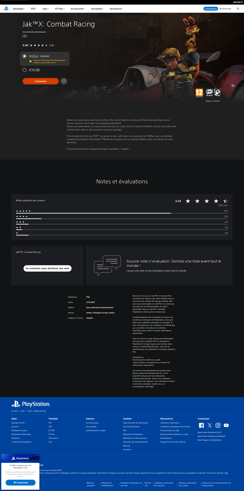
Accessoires (77, 8)
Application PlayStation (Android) (211, 436)
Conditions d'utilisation (169, 423)
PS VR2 (51, 430)
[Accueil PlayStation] (6, 8)
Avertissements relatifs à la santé (146, 360)
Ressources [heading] (166, 418)
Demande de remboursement (135, 442)
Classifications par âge (169, 430)
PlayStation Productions (21, 434)
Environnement (92, 423)
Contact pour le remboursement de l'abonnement (216, 484)
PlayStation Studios (19, 430)
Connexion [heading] (203, 418)
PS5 (33, 8)
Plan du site (148, 484)
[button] (47, 268)
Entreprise (15, 438)
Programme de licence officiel (172, 442)
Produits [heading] (53, 418)
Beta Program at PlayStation (209, 440)
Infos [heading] (14, 418)
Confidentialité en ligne (95, 430)
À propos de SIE (18, 423)
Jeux (45, 8)
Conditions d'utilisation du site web (131, 484)
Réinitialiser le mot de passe (135, 438)
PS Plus (59, 8)
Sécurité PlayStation (131, 426)
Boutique (18, 8)
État (124, 430)
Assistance (115, 8)
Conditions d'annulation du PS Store (175, 426)
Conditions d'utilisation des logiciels (163, 484)
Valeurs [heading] (90, 418)
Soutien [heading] (127, 418)
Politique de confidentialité (107, 484)
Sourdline (127, 449)
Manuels (126, 446)
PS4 (50, 426)
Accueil (14, 411)
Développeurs (166, 438)
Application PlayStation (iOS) (209, 432)
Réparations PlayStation (133, 434)
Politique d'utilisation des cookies (187, 484)
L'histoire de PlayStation (21, 442)
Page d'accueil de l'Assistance (135, 423)
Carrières (15, 426)
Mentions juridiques (91, 484)
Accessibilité (91, 426)
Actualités (96, 8)
